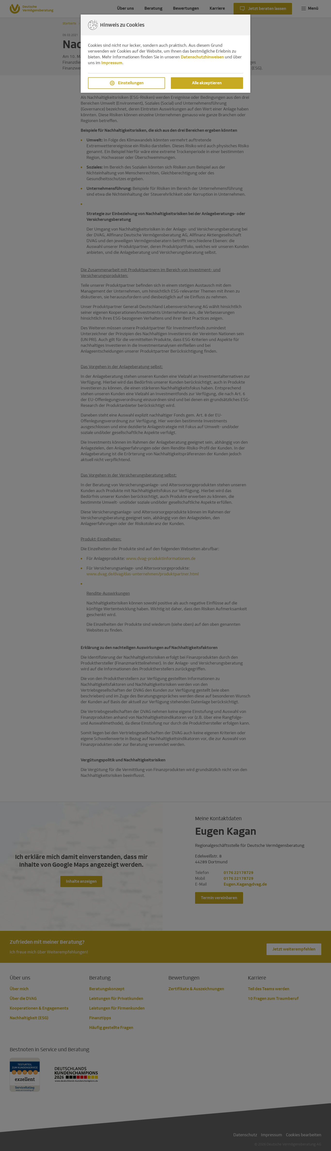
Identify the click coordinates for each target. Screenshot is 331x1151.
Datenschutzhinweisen (202, 57)
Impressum (111, 63)
